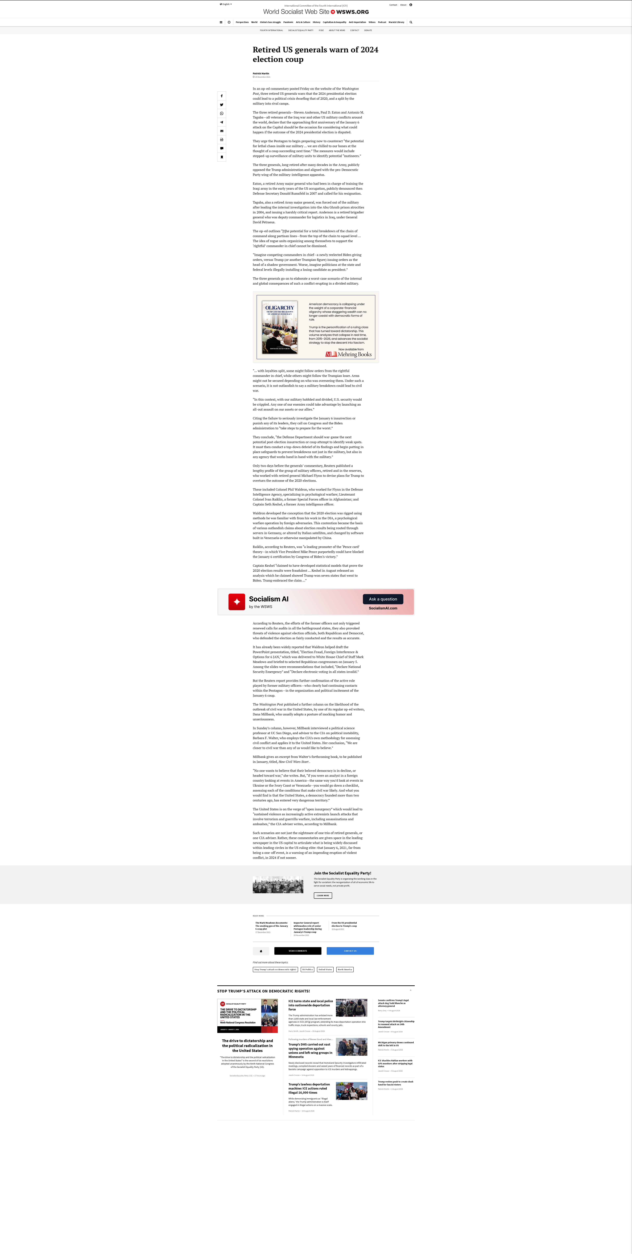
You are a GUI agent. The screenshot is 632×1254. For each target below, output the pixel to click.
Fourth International (271, 30)
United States (325, 969)
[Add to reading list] (221, 157)
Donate (368, 30)
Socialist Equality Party (300, 30)
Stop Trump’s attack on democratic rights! (275, 969)
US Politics (307, 969)
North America (345, 969)
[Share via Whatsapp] (221, 113)
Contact (393, 4)
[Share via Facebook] (221, 96)
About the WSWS (337, 30)
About (403, 4)
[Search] (411, 24)
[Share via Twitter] (221, 104)
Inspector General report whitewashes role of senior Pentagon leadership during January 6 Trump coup (308, 927)
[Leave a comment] (221, 148)
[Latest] (229, 24)
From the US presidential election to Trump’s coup (344, 924)
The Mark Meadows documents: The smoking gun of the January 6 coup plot (271, 925)
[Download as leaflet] (221, 139)
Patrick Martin (261, 73)
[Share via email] (221, 131)
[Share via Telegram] (221, 122)
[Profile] (410, 5)
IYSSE (321, 30)
